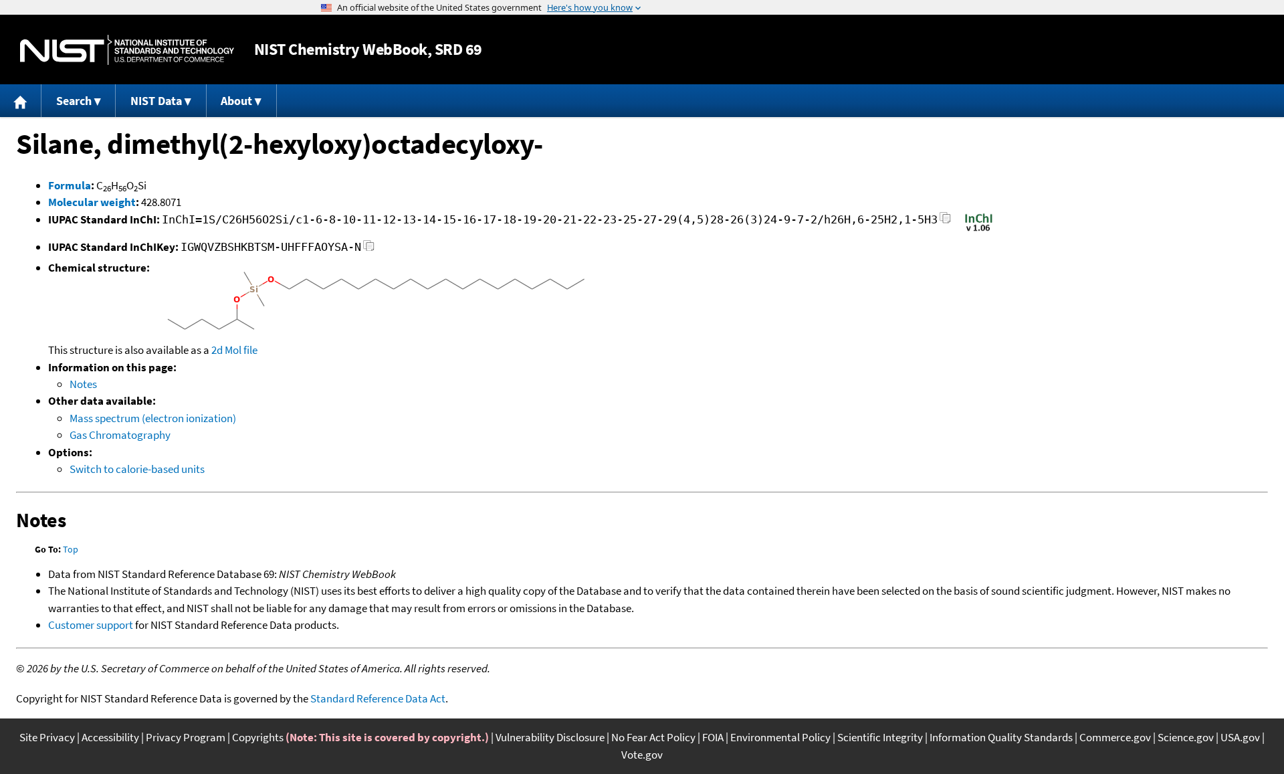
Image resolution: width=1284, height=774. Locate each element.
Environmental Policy (780, 737)
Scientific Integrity (880, 737)
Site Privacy (47, 737)
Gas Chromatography (120, 434)
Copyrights (258, 737)
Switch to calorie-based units (137, 469)
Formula (69, 185)
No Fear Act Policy (653, 737)
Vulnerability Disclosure (550, 737)
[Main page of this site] (20, 100)
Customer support (90, 624)
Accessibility (110, 737)
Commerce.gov (1115, 737)
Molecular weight (92, 202)
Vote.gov (642, 754)
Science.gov (1186, 737)
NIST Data (156, 100)
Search (74, 100)
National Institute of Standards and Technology (127, 50)
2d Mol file (234, 350)
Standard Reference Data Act (377, 698)
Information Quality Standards (1001, 737)
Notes (83, 384)
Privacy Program (185, 737)
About (236, 100)
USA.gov (1240, 737)
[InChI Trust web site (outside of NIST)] (978, 230)
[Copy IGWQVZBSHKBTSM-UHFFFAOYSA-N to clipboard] (368, 249)
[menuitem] (20, 100)
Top (70, 549)
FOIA (713, 737)
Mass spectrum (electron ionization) (153, 418)
